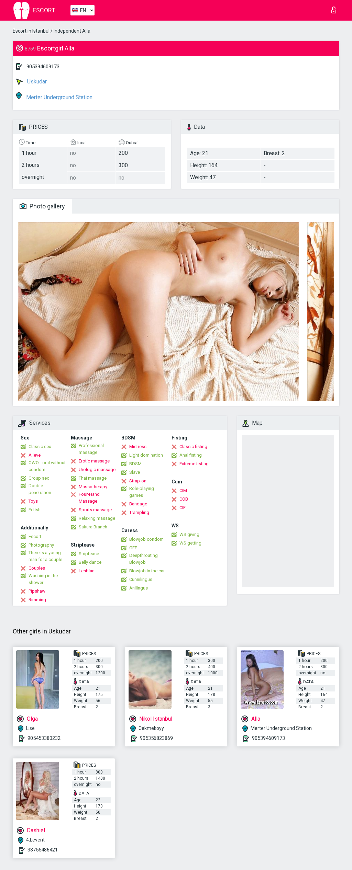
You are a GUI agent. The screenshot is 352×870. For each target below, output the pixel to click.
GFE (133, 547)
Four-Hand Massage (89, 498)
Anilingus (138, 588)
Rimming (37, 599)
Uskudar (36, 81)
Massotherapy (93, 486)
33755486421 (43, 850)
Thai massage (93, 478)
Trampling (139, 512)
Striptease (89, 553)
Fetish (35, 509)
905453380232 (44, 738)
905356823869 (156, 738)
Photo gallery (46, 206)
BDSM (135, 463)
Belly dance (90, 562)
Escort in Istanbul (31, 31)
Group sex (39, 478)
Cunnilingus (140, 579)
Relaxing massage (97, 518)
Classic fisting (193, 446)
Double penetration (40, 489)
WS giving (189, 534)
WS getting (190, 543)
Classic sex (40, 446)
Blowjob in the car (147, 570)
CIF (182, 507)
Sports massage (95, 509)
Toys (33, 501)
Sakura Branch (93, 526)
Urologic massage (97, 469)
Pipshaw (37, 591)
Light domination (146, 455)
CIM (183, 490)
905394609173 (42, 67)
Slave (134, 472)
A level (35, 455)
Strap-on (137, 480)
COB (183, 499)
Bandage (138, 503)
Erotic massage (94, 460)
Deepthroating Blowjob (143, 559)
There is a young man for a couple (45, 556)
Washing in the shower (43, 579)
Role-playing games (141, 492)
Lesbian (87, 570)
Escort (35, 536)
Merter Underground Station (58, 97)
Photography (41, 545)
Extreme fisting (194, 463)
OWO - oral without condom (47, 466)
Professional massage (91, 449)
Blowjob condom (146, 539)
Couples (37, 568)
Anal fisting (190, 455)
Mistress (137, 446)
